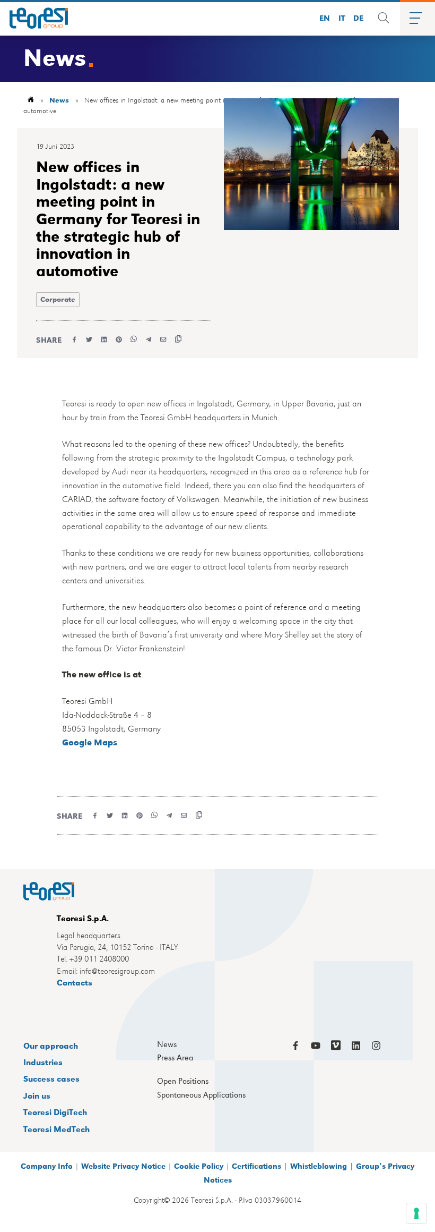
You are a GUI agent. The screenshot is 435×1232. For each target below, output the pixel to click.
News (59, 99)
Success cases (51, 1078)
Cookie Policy (198, 1165)
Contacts (74, 982)
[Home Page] (35, 18)
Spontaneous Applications (201, 1095)
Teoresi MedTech (56, 1129)
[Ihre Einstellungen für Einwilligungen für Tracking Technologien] (416, 1213)
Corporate (57, 298)
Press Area (175, 1058)
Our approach (50, 1045)
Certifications (256, 1165)
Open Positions (182, 1081)
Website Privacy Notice (123, 1165)
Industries (43, 1062)
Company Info (47, 1165)
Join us (36, 1095)
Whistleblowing (318, 1165)
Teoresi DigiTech (55, 1112)
